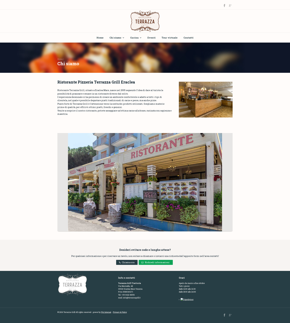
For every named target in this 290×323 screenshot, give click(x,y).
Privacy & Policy (120, 312)
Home (100, 37)
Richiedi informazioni (157, 262)
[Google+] (230, 5)
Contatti (188, 37)
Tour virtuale (169, 37)
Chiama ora (128, 262)
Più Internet (106, 312)
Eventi (151, 37)
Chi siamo (115, 37)
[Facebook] (224, 5)
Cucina (134, 37)
